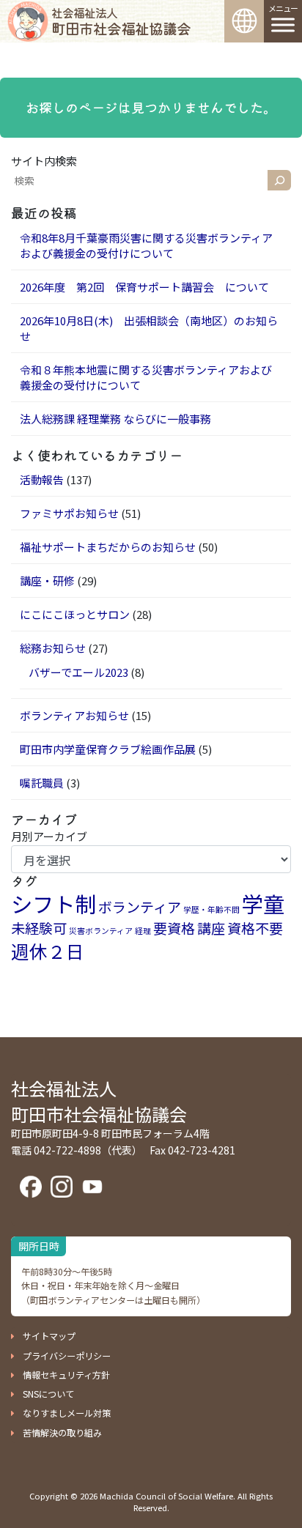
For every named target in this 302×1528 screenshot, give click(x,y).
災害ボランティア (101, 930)
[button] (43, 1336)
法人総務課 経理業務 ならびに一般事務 (115, 418)
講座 (211, 928)
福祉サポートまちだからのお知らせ (108, 547)
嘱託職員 (42, 782)
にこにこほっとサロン (75, 614)
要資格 (174, 928)
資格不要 (255, 928)
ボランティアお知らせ (74, 715)
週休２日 (47, 951)
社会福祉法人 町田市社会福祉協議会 (99, 1101)
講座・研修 (47, 580)
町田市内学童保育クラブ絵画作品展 (108, 749)
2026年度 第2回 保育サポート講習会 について (144, 286)
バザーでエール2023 (78, 672)
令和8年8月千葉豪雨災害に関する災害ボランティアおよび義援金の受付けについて (146, 245)
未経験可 (39, 928)
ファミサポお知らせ (69, 513)
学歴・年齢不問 (211, 909)
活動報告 (42, 479)
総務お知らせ (53, 648)
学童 (263, 903)
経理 (143, 930)
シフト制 (53, 903)
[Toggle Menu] (283, 24)
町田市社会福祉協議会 (121, 21)
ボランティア (139, 906)
